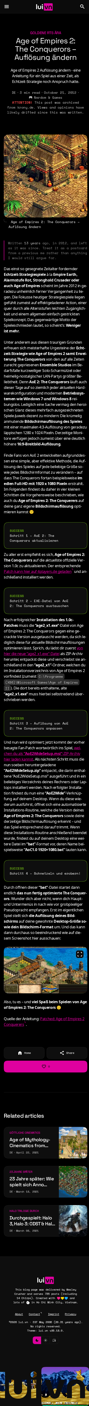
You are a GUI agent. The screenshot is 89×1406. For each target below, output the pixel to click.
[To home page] (44, 6)
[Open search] (82, 6)
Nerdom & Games (48, 97)
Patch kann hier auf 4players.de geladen (37, 571)
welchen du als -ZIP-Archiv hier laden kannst (42, 753)
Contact (34, 1314)
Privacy (70, 1314)
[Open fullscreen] (80, 954)
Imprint (53, 1314)
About (19, 1314)
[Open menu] (7, 6)
